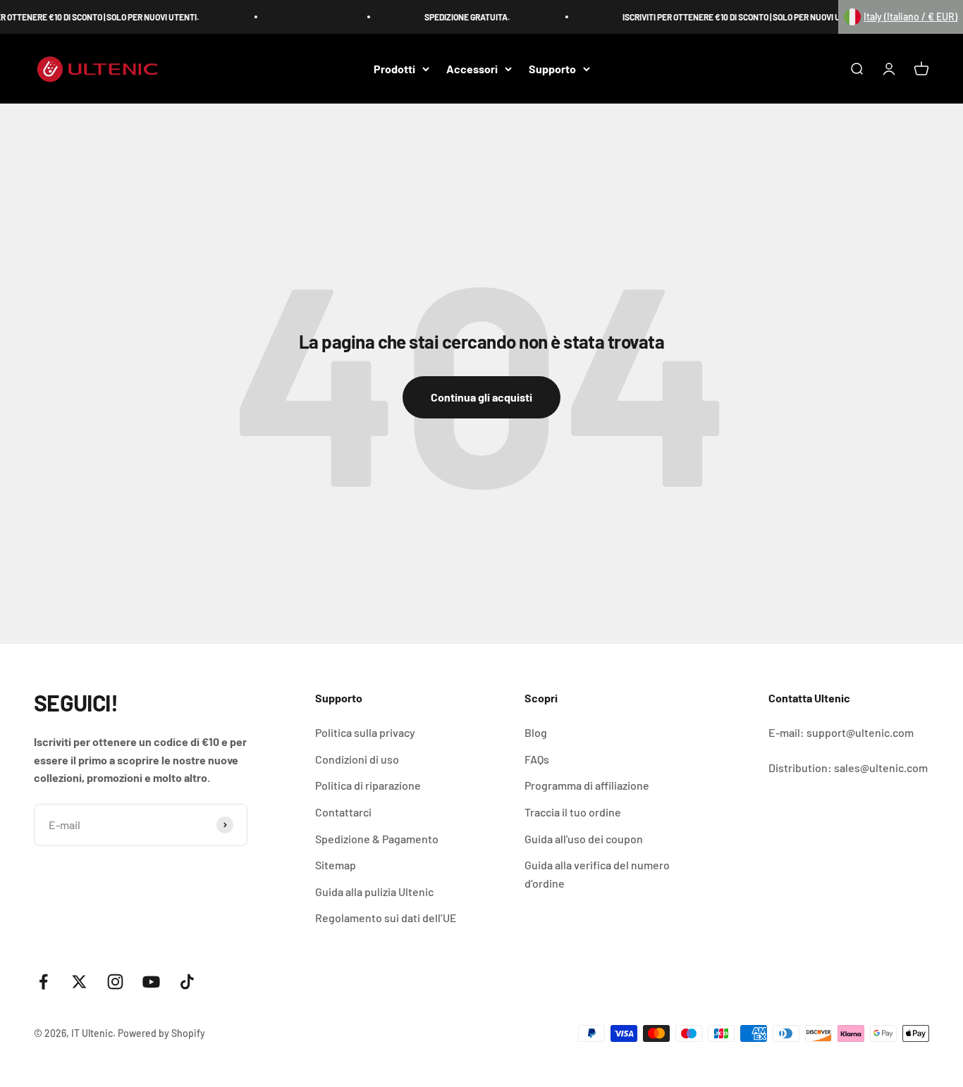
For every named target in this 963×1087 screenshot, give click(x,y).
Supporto (552, 68)
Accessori (472, 68)
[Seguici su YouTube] (151, 981)
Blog (536, 732)
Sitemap (335, 864)
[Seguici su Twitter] (79, 981)
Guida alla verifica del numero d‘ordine (597, 874)
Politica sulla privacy (365, 732)
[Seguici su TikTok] (187, 981)
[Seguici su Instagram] (115, 981)
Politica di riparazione (368, 785)
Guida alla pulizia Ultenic (374, 891)
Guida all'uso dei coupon (584, 838)
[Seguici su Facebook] (43, 981)
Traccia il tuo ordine (573, 812)
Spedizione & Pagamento (376, 838)
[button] (900, 17)
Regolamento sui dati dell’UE (386, 917)
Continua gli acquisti (481, 397)
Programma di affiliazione (587, 785)
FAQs (537, 759)
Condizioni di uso (357, 759)
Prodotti (394, 68)
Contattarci (343, 812)
